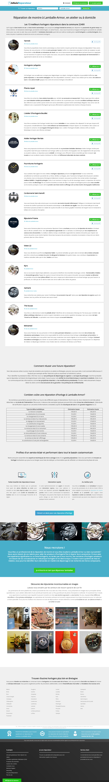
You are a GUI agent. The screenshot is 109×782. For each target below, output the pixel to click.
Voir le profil (97, 42)
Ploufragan (58, 704)
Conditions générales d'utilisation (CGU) (16, 759)
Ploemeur (58, 701)
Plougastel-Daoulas (60, 706)
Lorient (57, 689)
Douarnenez (9, 713)
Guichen (33, 692)
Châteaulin (8, 704)
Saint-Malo (82, 704)
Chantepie (8, 699)
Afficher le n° (96, 66)
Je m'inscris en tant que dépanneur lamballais (54, 570)
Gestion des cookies (11, 764)
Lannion (33, 708)
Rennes (82, 694)
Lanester (33, 706)
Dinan (7, 708)
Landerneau (34, 701)
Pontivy (57, 711)
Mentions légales (10, 768)
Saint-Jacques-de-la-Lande (86, 701)
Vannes (82, 706)
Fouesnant (8, 715)
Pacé (57, 696)
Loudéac (58, 692)
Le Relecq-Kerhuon (35, 711)
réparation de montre (97, 490)
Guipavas (33, 696)
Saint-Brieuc (83, 696)
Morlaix (57, 694)
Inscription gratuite (96, 3)
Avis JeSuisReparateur (12, 772)
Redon (82, 692)
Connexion (67, 3)
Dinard (8, 711)
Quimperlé (83, 689)
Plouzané (58, 708)
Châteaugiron (9, 701)
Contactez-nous (10, 766)
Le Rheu (33, 713)
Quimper (58, 713)
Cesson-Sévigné (10, 696)
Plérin (57, 699)
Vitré (81, 708)
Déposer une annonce (81, 3)
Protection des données (12, 761)
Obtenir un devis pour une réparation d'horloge (54, 513)
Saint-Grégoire (83, 699)
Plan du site (9, 775)
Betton (8, 689)
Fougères (33, 689)
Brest (7, 692)
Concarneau (9, 706)
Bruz (7, 694)
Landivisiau (33, 704)
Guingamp (33, 694)
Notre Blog (9, 770)
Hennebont (34, 699)
